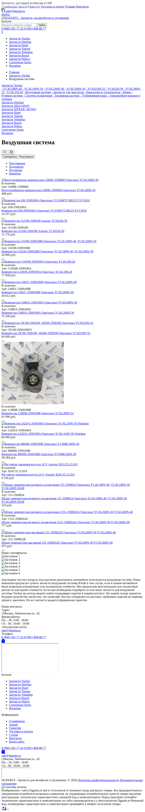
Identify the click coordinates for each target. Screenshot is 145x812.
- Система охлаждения (37, 95)
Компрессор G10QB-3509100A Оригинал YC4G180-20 (37, 271)
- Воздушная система (37, 92)
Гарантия (15, 728)
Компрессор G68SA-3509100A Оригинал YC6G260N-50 (38, 312)
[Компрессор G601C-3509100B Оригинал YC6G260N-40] (39, 282)
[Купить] (3, 198)
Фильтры (15, 65)
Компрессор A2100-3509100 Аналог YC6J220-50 (33, 231)
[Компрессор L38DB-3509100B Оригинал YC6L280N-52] (33, 403)
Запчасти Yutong (19, 48)
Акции (13, 724)
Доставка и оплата (52, 6)
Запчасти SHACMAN (15, 105)
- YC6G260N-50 (75, 88)
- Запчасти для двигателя (68, 92)
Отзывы (70, 6)
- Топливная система (66, 95)
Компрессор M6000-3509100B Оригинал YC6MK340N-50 (39, 454)
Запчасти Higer (18, 45)
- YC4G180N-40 (12, 88)
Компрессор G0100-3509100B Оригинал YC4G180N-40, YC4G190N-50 (47, 251)
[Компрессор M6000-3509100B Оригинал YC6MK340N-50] (40, 444)
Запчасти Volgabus (21, 52)
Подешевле (16, 166)
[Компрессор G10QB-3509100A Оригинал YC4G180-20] (38, 261)
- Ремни (126, 92)
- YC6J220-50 (114, 88)
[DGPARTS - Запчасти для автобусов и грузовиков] (35, 17)
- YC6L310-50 (14, 92)
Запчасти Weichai (20, 41)
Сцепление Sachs (20, 62)
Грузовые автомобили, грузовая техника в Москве (26, 6)
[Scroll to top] (7, 809)
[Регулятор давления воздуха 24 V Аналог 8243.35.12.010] (40, 464)
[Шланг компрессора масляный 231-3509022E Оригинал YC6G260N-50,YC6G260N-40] (59, 532)
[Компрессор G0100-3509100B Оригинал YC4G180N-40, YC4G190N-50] (49, 241)
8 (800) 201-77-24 (12, 28)
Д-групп (5, 1)
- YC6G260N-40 (54, 88)
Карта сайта (16, 741)
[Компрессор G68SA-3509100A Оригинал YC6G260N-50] (39, 302)
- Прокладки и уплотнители (102, 92)
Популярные (18, 156)
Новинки (15, 173)
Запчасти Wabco (19, 59)
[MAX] (4, 808)
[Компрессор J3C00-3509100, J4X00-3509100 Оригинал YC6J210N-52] (47, 322)
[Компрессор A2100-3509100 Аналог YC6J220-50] (34, 220)
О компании (17, 721)
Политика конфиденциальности (98, 780)
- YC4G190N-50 (33, 88)
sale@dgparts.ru (15, 11)
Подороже (15, 170)
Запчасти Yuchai (19, 38)
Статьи (13, 734)
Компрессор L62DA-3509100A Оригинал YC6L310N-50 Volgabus (44, 433)
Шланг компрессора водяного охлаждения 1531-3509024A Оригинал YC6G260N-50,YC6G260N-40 (66, 522)
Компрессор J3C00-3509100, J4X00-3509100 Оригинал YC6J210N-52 (46, 333)
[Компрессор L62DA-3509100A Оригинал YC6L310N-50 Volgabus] (45, 423)
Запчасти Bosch (19, 55)
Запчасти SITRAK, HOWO (19, 109)
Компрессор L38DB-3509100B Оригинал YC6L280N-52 (38, 413)
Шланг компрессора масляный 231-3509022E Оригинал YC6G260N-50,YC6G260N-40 (57, 542)
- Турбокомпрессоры (93, 95)
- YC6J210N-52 (95, 88)
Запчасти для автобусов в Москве (18, 4)
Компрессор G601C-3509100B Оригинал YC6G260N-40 (38, 292)
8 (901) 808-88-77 (35, 28)
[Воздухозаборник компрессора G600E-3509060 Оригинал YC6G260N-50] (50, 180)
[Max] (3, 641)
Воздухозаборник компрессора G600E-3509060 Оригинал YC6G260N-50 (48, 190)
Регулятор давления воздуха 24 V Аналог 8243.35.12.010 (38, 474)
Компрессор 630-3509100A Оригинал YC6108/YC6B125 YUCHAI (44, 210)
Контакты (82, 6)
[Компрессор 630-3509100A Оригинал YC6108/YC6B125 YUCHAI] (46, 200)
